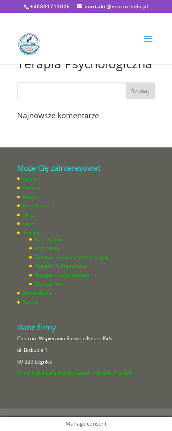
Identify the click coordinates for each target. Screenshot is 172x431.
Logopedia (47, 248)
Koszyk (31, 196)
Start (28, 223)
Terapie (32, 232)
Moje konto (36, 205)
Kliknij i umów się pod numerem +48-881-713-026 (74, 372)
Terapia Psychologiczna (62, 275)
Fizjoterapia (48, 239)
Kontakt (31, 187)
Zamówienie (37, 292)
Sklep (29, 214)
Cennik (31, 178)
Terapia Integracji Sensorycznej (71, 257)
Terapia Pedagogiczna (61, 265)
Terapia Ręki (49, 284)
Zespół (30, 302)
